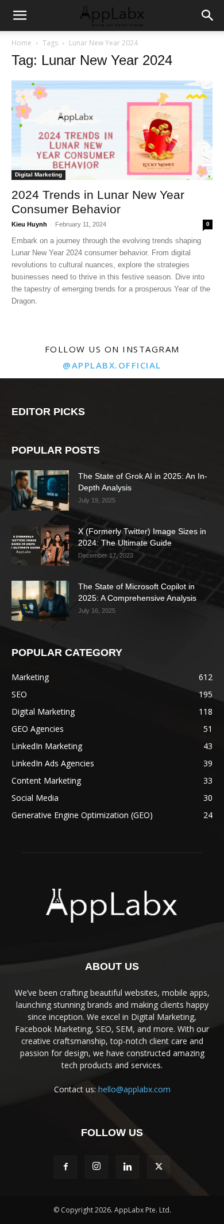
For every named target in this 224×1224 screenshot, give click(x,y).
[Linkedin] (127, 1167)
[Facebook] (65, 1167)
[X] (158, 1167)
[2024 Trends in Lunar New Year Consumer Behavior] (112, 130)
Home (21, 43)
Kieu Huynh (29, 224)
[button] (19, 15)
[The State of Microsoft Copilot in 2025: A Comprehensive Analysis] (40, 601)
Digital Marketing (38, 174)
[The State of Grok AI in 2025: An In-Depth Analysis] (40, 490)
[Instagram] (96, 1167)
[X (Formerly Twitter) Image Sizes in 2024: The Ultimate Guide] (40, 545)
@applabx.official (112, 365)
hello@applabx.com (134, 1089)
